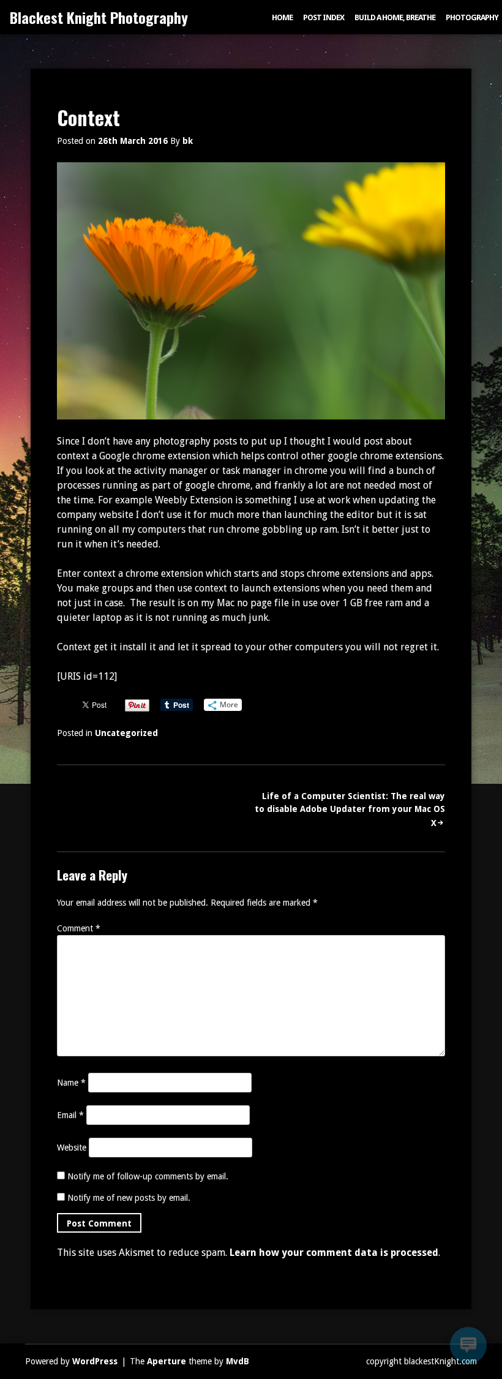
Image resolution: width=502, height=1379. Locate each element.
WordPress (95, 1361)
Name (71, 1083)
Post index (323, 17)
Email (70, 1115)
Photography (472, 17)
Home (282, 17)
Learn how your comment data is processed (334, 1252)
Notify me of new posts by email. (128, 1198)
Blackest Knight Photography (99, 17)
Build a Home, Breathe (394, 17)
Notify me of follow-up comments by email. (147, 1176)
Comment (78, 928)
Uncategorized (126, 733)
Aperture (166, 1361)
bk (187, 141)
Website (71, 1147)
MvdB (237, 1361)
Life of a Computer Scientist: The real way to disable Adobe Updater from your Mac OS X (350, 809)
